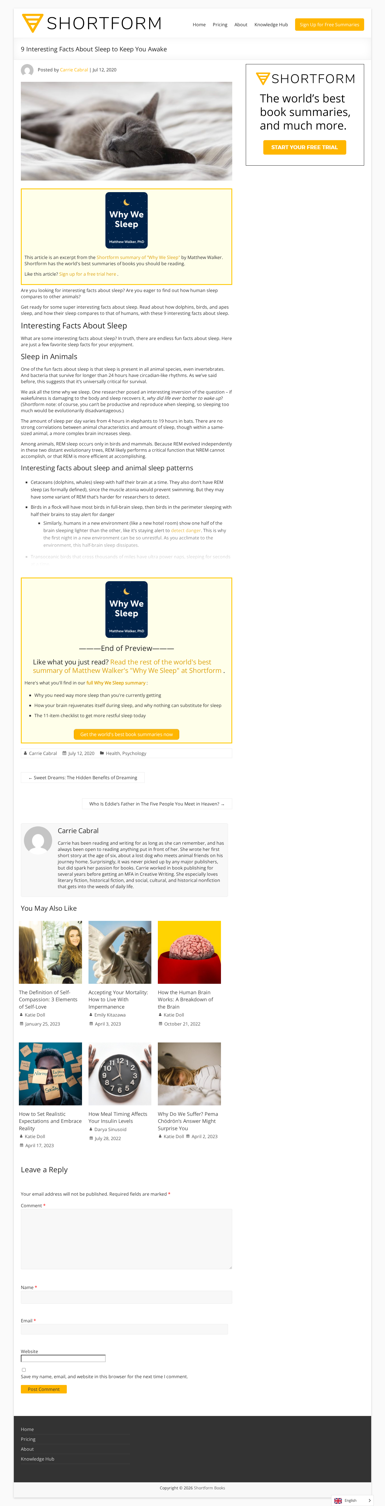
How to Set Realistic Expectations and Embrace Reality (50, 1120)
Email (28, 1321)
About (240, 24)
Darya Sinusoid (110, 1129)
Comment (33, 1205)
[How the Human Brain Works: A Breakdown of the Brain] (189, 924)
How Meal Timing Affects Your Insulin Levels (117, 1117)
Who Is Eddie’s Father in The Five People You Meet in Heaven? (157, 804)
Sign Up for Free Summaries (329, 24)
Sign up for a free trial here (88, 274)
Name (29, 1287)
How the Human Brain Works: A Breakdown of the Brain (185, 999)
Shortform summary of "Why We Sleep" (139, 257)
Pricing (220, 24)
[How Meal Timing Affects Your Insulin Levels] (120, 1045)
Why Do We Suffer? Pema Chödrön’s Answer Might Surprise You (188, 1120)
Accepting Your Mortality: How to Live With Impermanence (118, 999)
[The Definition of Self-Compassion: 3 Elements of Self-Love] (50, 924)
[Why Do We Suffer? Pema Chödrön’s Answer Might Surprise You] (189, 1045)
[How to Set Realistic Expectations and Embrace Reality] (50, 1045)
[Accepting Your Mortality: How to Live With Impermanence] (120, 924)
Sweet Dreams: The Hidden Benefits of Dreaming (82, 777)
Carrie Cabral (74, 70)
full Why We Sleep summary (117, 683)
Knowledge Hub (271, 24)
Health (113, 753)
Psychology (134, 753)
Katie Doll (35, 1015)
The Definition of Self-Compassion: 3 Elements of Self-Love (48, 999)
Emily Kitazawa (110, 1015)
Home (199, 24)
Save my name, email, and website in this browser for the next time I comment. (104, 1376)
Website (29, 1351)
